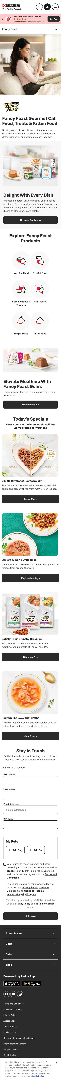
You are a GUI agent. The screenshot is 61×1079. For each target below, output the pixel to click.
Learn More (30, 499)
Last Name (9, 789)
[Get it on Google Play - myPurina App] (31, 983)
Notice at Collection (12, 1009)
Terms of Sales (10, 1026)
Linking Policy (9, 1032)
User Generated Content (14, 1043)
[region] (30, 1068)
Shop (9, 964)
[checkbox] (4, 864)
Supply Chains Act (11, 1049)
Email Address (11, 804)
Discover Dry (30, 657)
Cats (9, 954)
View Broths (30, 736)
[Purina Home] (19, 7)
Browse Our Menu (30, 220)
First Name (9, 774)
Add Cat (38, 850)
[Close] (2, 19)
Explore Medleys (30, 578)
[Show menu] (55, 6)
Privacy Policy (30, 887)
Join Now (30, 916)
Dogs (9, 943)
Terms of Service (45, 903)
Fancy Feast (9, 29)
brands (11, 870)
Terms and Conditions (13, 1003)
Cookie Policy (9, 1055)
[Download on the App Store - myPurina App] (11, 983)
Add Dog (17, 850)
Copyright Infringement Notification (19, 1038)
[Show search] (39, 6)
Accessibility (9, 1021)
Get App (54, 19)
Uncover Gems (30, 404)
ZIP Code (8, 819)
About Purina (14, 933)
